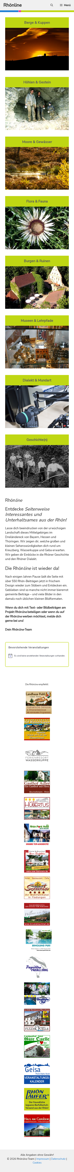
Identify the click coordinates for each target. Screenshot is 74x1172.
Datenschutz (58, 1159)
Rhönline (12, 5)
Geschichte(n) (37, 439)
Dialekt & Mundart (37, 380)
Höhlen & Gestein (37, 82)
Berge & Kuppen (37, 22)
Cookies (37, 1162)
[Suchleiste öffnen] (51, 5)
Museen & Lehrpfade (37, 320)
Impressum (43, 1159)
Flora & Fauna (37, 201)
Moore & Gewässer (37, 141)
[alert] (37, 656)
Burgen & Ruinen (37, 260)
